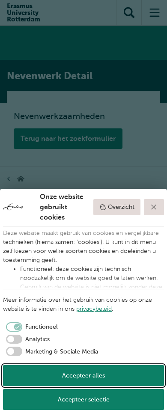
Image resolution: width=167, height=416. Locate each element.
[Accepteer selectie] (154, 207)
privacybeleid (94, 309)
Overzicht (121, 207)
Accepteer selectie (84, 399)
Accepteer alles (83, 375)
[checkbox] (30, 327)
